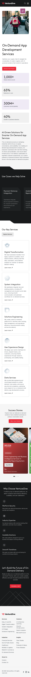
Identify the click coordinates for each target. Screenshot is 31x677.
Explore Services (7, 234)
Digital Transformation (8, 624)
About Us (4, 657)
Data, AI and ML (6, 622)
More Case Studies (16, 421)
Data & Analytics (21, 630)
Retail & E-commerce (8, 650)
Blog (17, 643)
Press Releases (20, 647)
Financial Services (7, 640)
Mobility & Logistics (7, 647)
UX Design (5, 629)
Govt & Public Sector (8, 643)
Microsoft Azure (21, 632)
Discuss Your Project (9, 68)
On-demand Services (8, 652)
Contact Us (5, 662)
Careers (4, 660)
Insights (18, 637)
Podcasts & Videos (21, 645)
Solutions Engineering (8, 631)
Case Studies (20, 640)
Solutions (19, 619)
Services (4, 619)
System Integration (7, 626)
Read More (9, 465)
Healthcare (5, 645)
